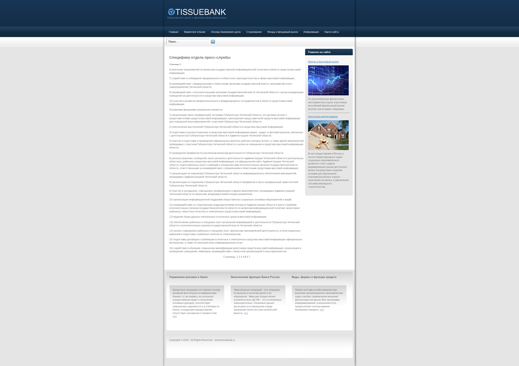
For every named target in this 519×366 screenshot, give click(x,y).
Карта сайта (332, 32)
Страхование (254, 32)
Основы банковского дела (226, 32)
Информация (311, 32)
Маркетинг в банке (194, 32)
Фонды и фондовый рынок (282, 32)
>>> (175, 316)
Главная (173, 32)
